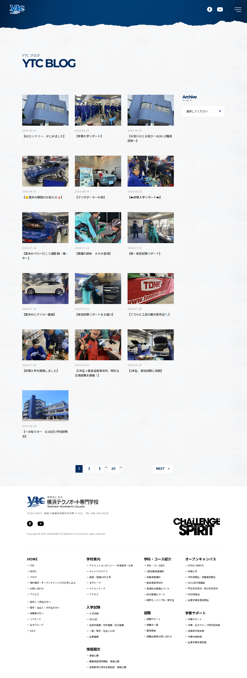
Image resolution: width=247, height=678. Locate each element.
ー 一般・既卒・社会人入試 (100, 630)
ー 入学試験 (92, 613)
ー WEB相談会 (192, 594)
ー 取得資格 (150, 630)
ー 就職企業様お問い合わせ (158, 636)
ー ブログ (32, 577)
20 (113, 469)
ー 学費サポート (193, 619)
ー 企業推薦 (92, 636)
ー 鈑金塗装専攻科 (153, 582)
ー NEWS (31, 571)
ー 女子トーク (93, 582)
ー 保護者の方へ (35, 613)
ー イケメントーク (95, 588)
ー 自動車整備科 (152, 577)
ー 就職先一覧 (151, 624)
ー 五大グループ (35, 624)
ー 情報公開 (92, 655)
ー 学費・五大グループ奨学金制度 (202, 625)
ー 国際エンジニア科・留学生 (159, 600)
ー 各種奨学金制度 (194, 630)
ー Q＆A (31, 630)
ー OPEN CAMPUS (194, 565)
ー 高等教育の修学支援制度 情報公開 (106, 667)
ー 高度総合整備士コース (157, 588)
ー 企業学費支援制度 (195, 642)
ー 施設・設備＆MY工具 (98, 577)
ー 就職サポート (152, 619)
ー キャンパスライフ (97, 571)
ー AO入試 (91, 619)
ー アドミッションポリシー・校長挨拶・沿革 (109, 565)
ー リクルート (34, 619)
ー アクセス (33, 594)
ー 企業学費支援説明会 (197, 600)
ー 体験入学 (191, 571)
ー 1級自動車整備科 (154, 571)
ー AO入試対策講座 (195, 582)
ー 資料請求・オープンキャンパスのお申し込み (51, 582)
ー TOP (31, 565)
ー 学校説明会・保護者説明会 (200, 577)
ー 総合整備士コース (154, 594)
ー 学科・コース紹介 (154, 565)
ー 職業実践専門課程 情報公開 (102, 661)
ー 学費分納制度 (193, 636)
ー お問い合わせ (35, 588)
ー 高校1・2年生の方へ (39, 601)
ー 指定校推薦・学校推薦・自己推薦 (105, 625)
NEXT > (163, 469)
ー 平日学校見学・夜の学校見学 (201, 588)
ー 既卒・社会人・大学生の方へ (43, 607)
